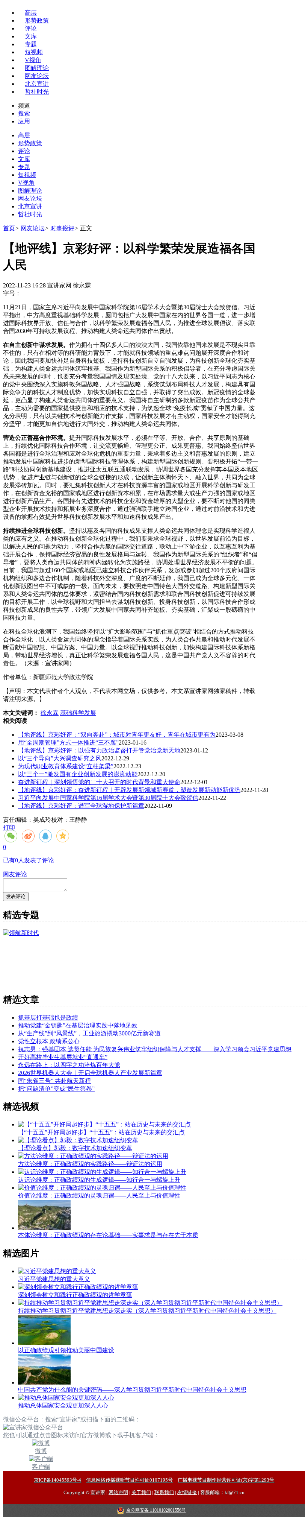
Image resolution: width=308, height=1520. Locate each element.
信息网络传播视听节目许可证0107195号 (129, 1480)
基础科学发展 (78, 713)
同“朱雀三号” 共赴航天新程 (54, 1081)
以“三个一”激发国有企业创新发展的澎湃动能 (77, 774)
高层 (31, 12)
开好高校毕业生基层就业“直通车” (62, 1057)
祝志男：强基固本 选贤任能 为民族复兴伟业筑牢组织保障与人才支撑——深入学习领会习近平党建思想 (154, 1049)
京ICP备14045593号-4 (57, 1480)
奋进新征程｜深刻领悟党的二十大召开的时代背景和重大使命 (99, 782)
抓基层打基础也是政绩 (48, 1017)
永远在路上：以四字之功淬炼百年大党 (69, 1065)
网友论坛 (37, 76)
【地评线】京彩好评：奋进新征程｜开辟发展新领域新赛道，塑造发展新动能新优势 (129, 790)
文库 (31, 36)
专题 (31, 44)
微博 (41, 1451)
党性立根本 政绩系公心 (49, 1041)
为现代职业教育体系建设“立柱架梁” (65, 766)
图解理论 (37, 68)
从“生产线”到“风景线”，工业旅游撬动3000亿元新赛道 (89, 1033)
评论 (31, 28)
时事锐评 (62, 228)
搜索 (24, 113)
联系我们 (164, 1492)
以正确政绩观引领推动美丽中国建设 (66, 1350)
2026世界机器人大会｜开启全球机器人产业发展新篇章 (90, 1073)
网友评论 (15, 874)
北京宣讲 (37, 84)
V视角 (33, 60)
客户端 (41, 1467)
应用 (24, 121)
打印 (9, 827)
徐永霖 (50, 713)
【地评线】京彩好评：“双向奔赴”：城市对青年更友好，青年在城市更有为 (117, 734)
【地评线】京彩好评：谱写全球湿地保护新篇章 (81, 806)
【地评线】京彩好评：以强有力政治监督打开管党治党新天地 (99, 750)
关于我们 (141, 1492)
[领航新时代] (21, 933)
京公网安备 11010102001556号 (156, 1510)
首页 (9, 228)
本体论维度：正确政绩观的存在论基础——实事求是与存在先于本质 (108, 1235)
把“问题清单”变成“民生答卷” (56, 1088)
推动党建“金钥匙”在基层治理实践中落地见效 (77, 1025)
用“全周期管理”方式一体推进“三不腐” (68, 742)
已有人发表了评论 (28, 860)
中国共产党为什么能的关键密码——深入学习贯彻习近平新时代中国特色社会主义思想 (132, 1389)
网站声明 (118, 1492)
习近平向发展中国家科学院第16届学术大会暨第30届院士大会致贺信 (108, 798)
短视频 (34, 52)
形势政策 (37, 20)
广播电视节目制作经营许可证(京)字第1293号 (226, 1480)
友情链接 (187, 1492)
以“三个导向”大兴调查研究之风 (59, 758)
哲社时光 (37, 91)
